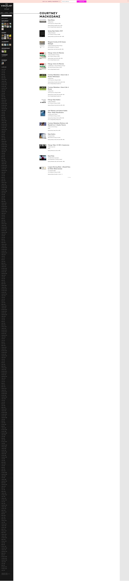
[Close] (128, 1)
